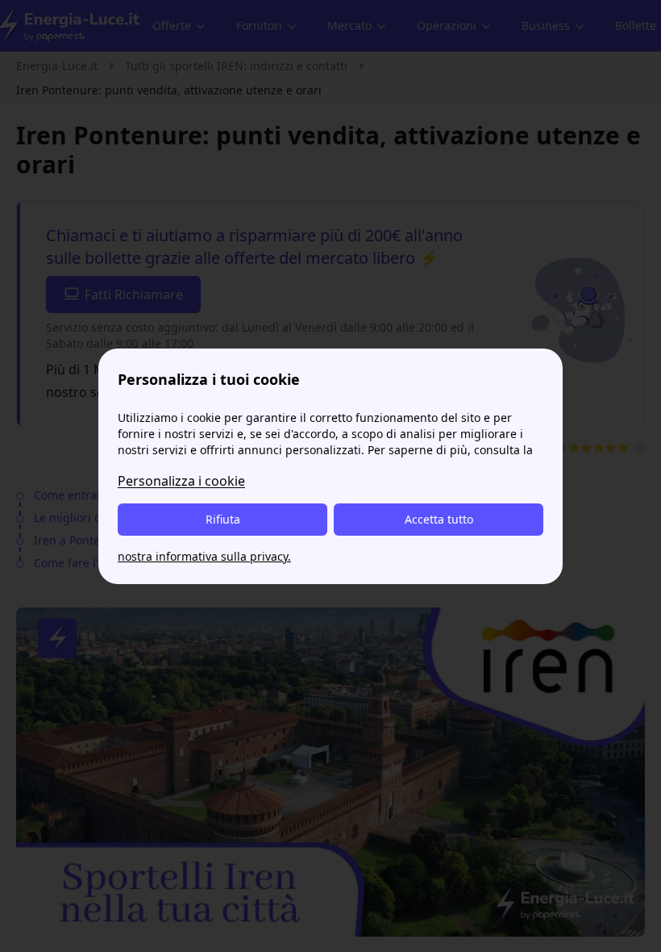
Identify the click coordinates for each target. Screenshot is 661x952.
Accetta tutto (439, 519)
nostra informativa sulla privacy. (204, 556)
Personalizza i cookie (181, 481)
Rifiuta (223, 519)
